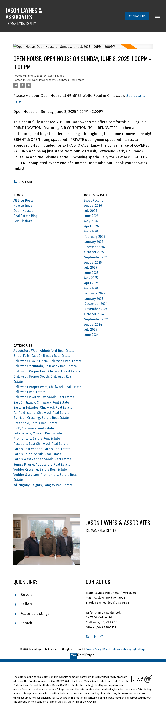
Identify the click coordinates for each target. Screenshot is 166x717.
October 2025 (94, 252)
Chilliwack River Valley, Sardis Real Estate (43, 397)
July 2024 (90, 329)
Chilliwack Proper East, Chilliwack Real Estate (46, 371)
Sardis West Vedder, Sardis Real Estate (42, 459)
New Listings (22, 205)
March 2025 (92, 288)
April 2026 (91, 226)
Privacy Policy (93, 649)
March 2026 (92, 231)
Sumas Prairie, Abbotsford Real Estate (41, 464)
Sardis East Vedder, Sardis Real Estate (41, 449)
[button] (137, 16)
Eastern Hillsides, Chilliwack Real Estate (42, 407)
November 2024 (96, 309)
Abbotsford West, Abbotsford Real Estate (44, 351)
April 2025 (91, 283)
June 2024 (91, 335)
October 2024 (94, 314)
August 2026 (93, 205)
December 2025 (95, 247)
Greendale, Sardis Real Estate (35, 423)
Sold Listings (22, 221)
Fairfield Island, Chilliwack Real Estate (41, 413)
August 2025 (93, 262)
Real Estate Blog (25, 216)
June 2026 (91, 216)
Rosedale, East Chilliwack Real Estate (40, 444)
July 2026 (90, 211)
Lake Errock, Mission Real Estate (37, 433)
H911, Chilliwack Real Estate (33, 428)
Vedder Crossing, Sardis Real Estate (40, 469)
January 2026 (93, 242)
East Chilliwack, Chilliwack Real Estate (41, 402)
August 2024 (93, 324)
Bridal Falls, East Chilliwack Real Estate (42, 356)
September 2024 (96, 319)
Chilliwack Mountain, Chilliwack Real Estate (45, 366)
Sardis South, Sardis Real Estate (37, 454)
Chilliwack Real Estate (29, 392)
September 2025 (96, 257)
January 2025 (93, 299)
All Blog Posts (23, 200)
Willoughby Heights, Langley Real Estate (43, 485)
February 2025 (94, 293)
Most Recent (93, 200)
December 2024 (95, 304)
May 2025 (91, 278)
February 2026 (94, 237)
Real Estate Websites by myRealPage (124, 649)
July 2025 (90, 267)
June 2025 (91, 273)
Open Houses (23, 211)
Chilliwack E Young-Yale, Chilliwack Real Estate (47, 361)
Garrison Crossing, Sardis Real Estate (41, 418)
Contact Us (137, 16)
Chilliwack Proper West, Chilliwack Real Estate (55, 80)
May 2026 (91, 221)
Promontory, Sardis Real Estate (36, 439)
